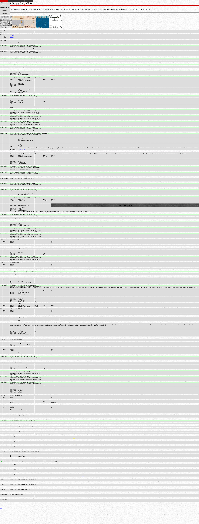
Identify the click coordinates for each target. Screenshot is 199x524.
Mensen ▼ (4, 0)
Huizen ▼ (12, 0)
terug (1, 508)
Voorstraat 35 (11, 36)
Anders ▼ (28, 0)
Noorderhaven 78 (12, 37)
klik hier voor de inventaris (21, 149)
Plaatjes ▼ (20, 0)
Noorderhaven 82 (12, 35)
